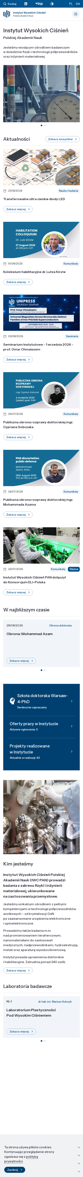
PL (71, 3)
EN (78, 4)
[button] (41, 125)
